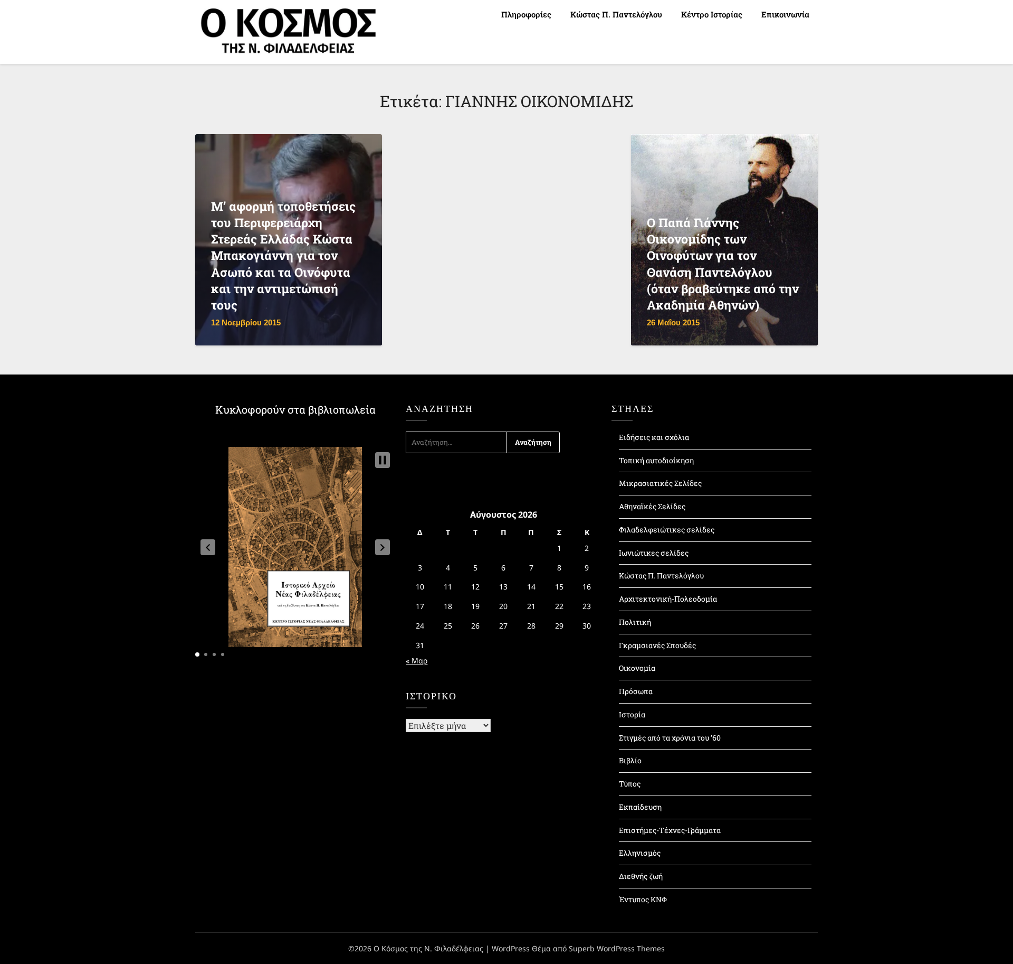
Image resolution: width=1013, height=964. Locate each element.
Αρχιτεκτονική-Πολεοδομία (668, 599)
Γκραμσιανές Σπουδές (657, 645)
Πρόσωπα (636, 691)
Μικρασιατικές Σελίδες (660, 483)
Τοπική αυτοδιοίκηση (656, 460)
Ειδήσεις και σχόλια (654, 437)
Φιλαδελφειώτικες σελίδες (666, 530)
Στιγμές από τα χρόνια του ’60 (670, 738)
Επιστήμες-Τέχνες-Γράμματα (670, 830)
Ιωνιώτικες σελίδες (654, 553)
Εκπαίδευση (640, 807)
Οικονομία (637, 668)
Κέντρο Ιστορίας (711, 14)
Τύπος (630, 784)
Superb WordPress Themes (617, 948)
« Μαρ (416, 661)
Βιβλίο (630, 760)
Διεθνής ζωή (641, 876)
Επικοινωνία (785, 14)
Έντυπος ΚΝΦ (643, 899)
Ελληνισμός (640, 853)
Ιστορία (632, 714)
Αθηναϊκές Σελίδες (652, 506)
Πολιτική (635, 622)
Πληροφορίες (526, 14)
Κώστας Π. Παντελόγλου (616, 14)
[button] (207, 547)
